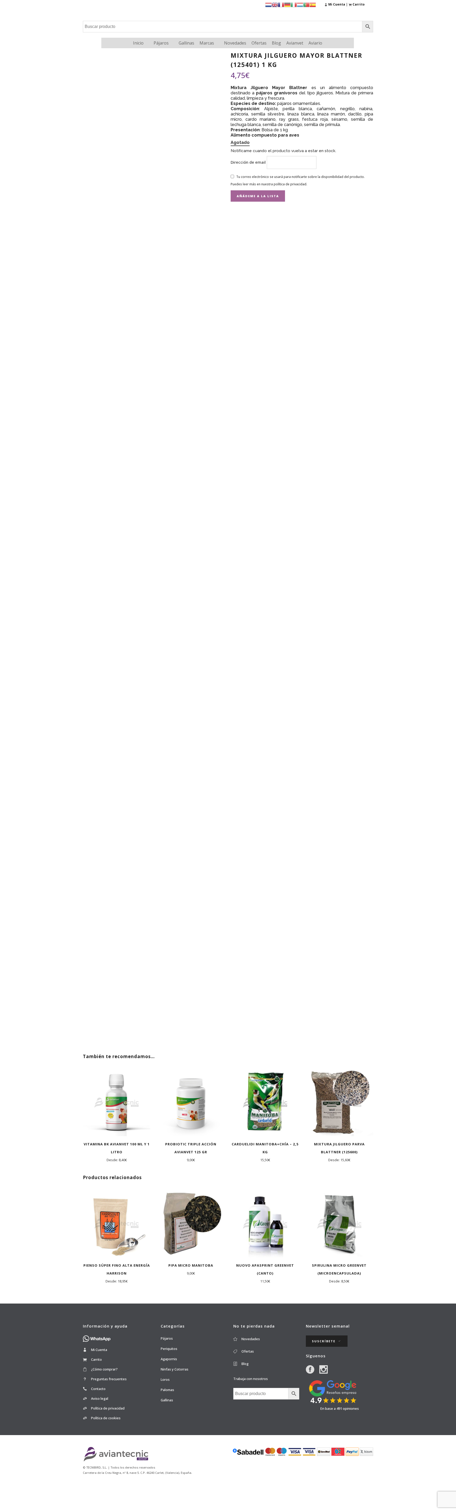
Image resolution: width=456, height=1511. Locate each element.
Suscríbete (323, 1341)
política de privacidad (290, 184)
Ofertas (259, 43)
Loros (165, 1379)
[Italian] (294, 4)
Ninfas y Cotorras (174, 1369)
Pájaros (161, 43)
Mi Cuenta (99, 1349)
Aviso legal (99, 1398)
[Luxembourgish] (300, 4)
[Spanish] (313, 4)
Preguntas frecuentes (109, 1379)
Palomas (167, 1389)
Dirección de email (249, 162)
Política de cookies (106, 1418)
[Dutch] (268, 4)
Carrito (96, 1359)
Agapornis (169, 1359)
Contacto (98, 1388)
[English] (275, 4)
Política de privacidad (108, 1408)
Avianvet (294, 43)
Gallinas (186, 43)
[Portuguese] (306, 4)
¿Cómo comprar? (104, 1369)
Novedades (235, 43)
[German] (287, 4)
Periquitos (169, 1348)
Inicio (138, 43)
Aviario (315, 43)
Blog (276, 43)
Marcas (207, 43)
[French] (281, 4)
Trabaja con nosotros (250, 1378)
